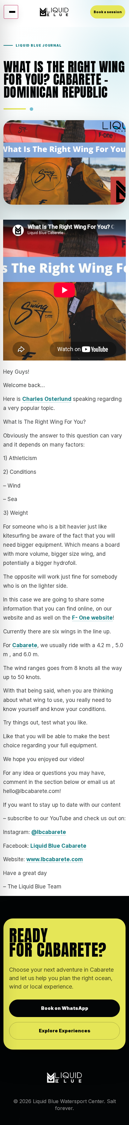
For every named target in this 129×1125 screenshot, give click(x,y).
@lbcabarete (48, 832)
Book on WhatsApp (64, 1008)
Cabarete (24, 645)
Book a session (108, 12)
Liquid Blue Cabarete (58, 846)
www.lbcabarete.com (54, 859)
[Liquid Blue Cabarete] (54, 11)
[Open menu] (11, 12)
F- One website (92, 618)
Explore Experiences (64, 1031)
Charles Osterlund (46, 399)
